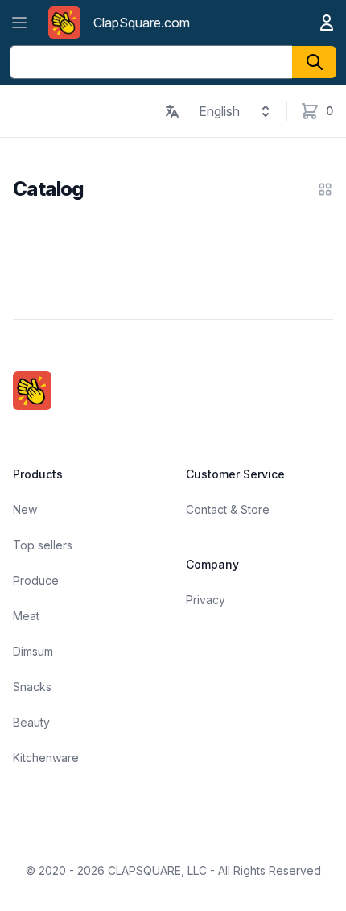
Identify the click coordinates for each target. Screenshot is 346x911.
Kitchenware (46, 757)
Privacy (205, 600)
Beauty (31, 722)
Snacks (32, 687)
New (25, 509)
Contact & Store (228, 509)
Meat (26, 616)
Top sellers (42, 545)
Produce (36, 580)
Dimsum (33, 651)
